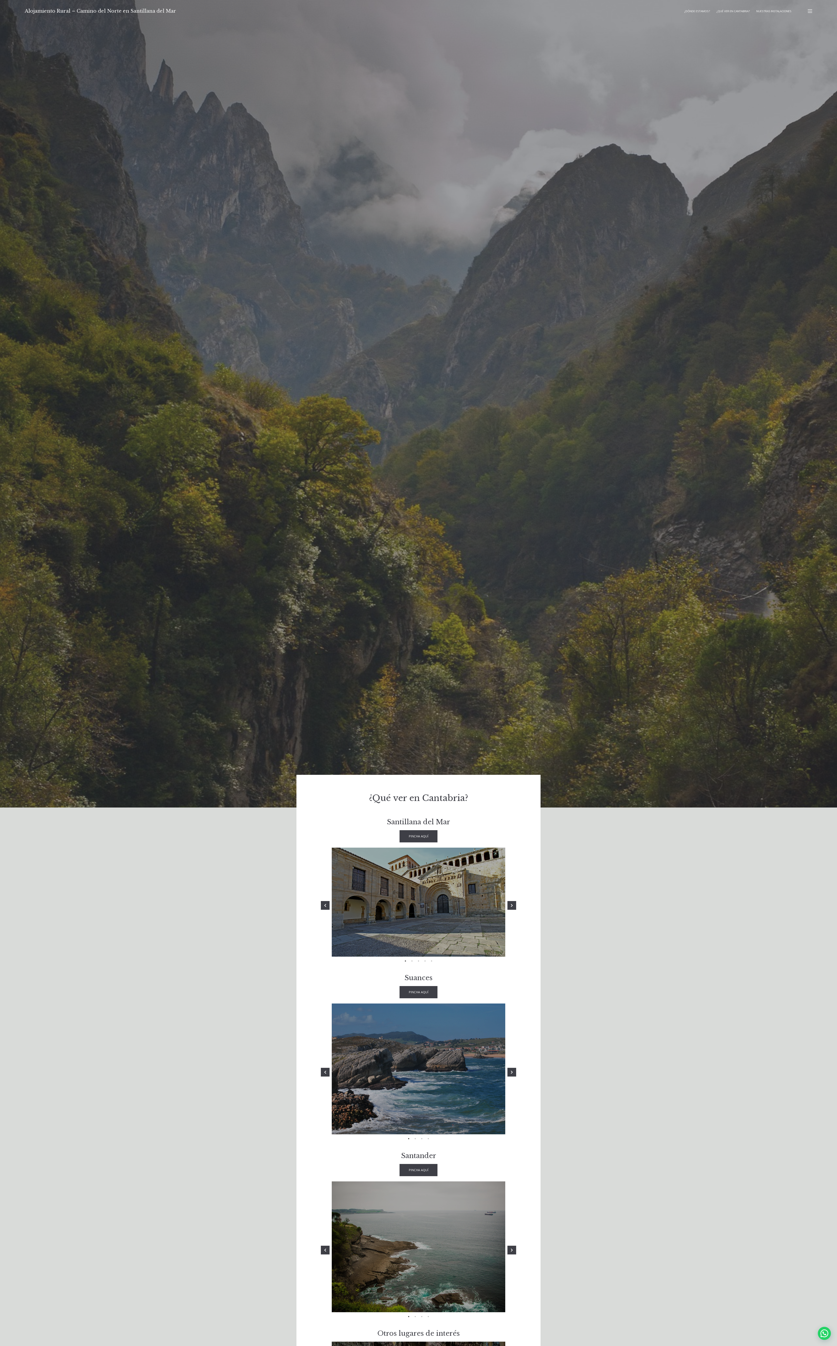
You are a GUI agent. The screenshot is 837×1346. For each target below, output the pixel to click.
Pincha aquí (418, 836)
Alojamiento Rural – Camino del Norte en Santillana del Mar (100, 11)
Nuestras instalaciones (773, 11)
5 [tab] (431, 961)
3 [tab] (418, 961)
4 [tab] (425, 961)
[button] (824, 1333)
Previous (325, 905)
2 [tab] (412, 961)
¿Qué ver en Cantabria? (733, 11)
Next (511, 905)
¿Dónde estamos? (697, 11)
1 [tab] (405, 961)
